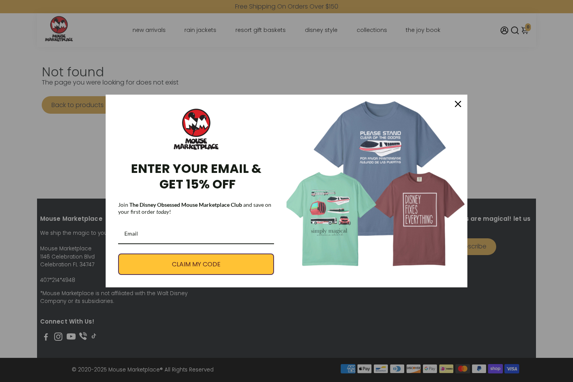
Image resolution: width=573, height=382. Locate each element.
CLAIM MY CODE (196, 264)
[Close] (458, 104)
